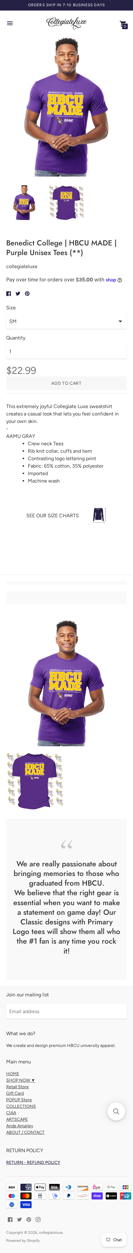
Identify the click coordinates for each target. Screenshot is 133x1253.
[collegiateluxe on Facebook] (10, 1219)
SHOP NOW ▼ (20, 1080)
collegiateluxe (51, 1232)
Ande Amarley (19, 1126)
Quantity (15, 338)
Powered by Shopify (23, 1240)
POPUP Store (19, 1100)
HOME (12, 1073)
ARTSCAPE (17, 1119)
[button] (116, 1112)
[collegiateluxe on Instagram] (38, 1219)
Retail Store (17, 1086)
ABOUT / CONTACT (25, 1132)
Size (11, 308)
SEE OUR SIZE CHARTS (52, 516)
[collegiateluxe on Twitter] (19, 1219)
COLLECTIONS (21, 1106)
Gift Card (15, 1093)
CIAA (11, 1113)
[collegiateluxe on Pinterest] (28, 1219)
